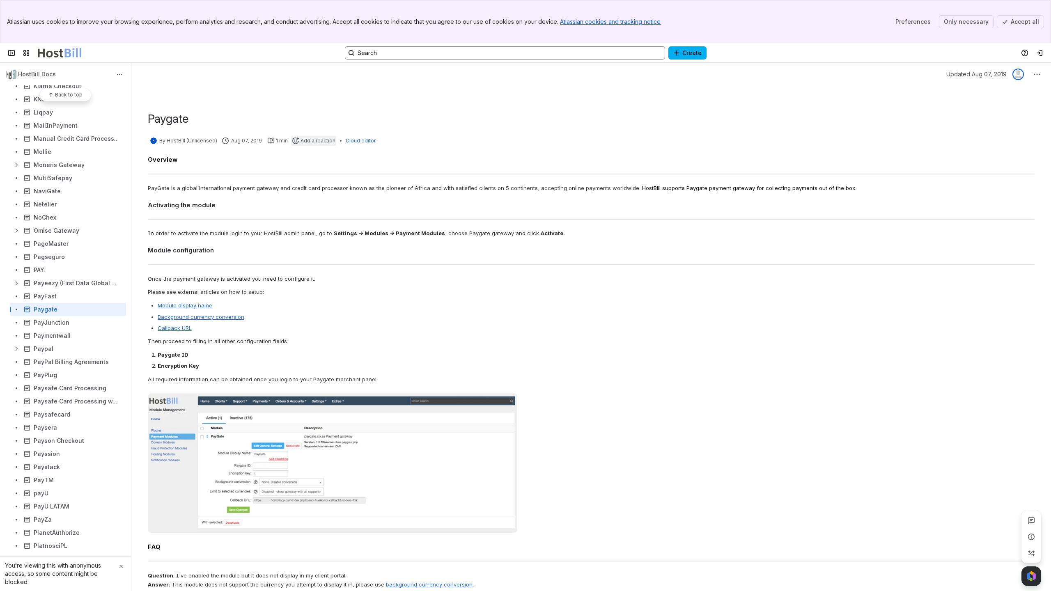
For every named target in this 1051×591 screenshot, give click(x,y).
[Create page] (1031, 553)
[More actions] (119, 74)
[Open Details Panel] (1031, 536)
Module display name (185, 305)
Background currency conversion (201, 317)
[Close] (121, 566)
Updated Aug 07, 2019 (976, 74)
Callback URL (175, 328)
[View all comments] (1031, 520)
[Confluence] (59, 53)
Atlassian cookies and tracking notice (610, 21)
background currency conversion (429, 584)
